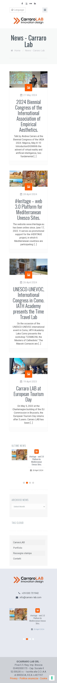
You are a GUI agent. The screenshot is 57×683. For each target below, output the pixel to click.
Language (19, 9)
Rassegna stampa (22, 553)
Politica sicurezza (29, 678)
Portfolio (17, 547)
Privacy (14, 678)
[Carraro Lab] (29, 21)
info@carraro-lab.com (30, 597)
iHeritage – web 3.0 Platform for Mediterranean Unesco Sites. (36, 460)
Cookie (43, 678)
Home (17, 50)
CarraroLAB (19, 542)
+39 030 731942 (30, 593)
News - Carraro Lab (35, 50)
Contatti (17, 558)
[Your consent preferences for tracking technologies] (52, 678)
